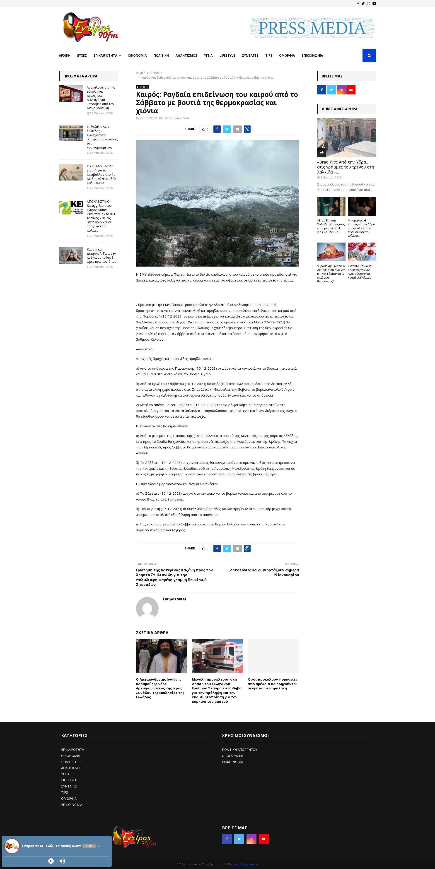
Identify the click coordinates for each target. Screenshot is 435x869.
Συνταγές (250, 55)
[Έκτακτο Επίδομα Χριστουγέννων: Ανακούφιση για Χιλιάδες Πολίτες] (362, 252)
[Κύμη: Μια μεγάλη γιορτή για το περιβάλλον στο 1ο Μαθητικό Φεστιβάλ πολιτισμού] (71, 172)
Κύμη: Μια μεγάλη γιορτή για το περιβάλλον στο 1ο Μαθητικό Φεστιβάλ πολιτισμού (101, 174)
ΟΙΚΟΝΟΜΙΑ (70, 755)
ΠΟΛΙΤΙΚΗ (68, 762)
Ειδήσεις (142, 86)
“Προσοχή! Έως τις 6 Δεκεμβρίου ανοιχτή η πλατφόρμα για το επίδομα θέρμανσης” (331, 273)
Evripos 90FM (148, 118)
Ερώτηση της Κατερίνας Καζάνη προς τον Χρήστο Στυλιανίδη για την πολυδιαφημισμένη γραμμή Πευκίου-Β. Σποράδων (174, 577)
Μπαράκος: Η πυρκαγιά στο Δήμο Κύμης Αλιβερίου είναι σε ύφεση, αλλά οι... (361, 228)
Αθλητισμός (186, 55)
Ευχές (82, 55)
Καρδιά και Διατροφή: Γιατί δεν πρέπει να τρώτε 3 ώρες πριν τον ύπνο (101, 255)
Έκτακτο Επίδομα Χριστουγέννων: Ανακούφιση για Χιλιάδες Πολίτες (360, 271)
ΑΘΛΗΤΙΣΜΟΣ (71, 768)
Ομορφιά (287, 55)
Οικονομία (137, 55)
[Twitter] (363, 3)
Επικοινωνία (312, 55)
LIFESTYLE (69, 780)
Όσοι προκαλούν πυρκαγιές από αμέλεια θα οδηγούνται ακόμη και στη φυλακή (272, 683)
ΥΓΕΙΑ (65, 774)
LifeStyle (227, 55)
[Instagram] (368, 3)
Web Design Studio (246, 864)
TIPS (64, 792)
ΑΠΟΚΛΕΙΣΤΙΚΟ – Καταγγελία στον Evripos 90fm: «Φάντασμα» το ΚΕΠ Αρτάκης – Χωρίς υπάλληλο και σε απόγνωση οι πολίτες (101, 215)
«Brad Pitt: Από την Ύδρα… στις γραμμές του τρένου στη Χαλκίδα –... (345, 166)
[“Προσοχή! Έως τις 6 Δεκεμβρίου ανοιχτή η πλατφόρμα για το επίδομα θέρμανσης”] (331, 252)
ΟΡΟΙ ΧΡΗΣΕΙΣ (233, 755)
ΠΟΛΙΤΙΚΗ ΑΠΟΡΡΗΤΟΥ (239, 749)
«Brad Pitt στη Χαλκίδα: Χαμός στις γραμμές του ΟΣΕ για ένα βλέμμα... (331, 226)
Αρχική (64, 55)
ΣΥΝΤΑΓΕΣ (69, 786)
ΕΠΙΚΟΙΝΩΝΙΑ (71, 804)
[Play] (51, 861)
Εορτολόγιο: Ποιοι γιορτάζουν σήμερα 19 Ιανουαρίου (263, 572)
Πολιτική (161, 55)
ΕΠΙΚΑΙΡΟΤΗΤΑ (72, 749)
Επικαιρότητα (105, 55)
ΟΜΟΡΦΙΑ (69, 798)
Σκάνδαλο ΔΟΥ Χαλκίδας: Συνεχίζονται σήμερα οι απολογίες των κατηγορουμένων (102, 137)
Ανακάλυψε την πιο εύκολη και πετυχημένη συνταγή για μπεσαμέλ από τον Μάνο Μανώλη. (101, 97)
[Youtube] (374, 3)
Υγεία (208, 55)
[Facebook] (358, 3)
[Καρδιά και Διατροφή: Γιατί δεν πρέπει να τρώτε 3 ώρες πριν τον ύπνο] (71, 255)
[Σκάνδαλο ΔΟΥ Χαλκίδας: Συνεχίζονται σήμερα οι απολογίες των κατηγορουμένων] (71, 133)
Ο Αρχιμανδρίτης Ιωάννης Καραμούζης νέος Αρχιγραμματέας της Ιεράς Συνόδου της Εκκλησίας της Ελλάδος (160, 688)
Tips (268, 55)
